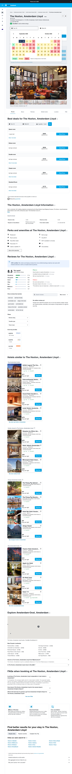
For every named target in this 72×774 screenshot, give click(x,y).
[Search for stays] (2, 12)
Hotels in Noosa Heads (54, 740)
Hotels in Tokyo (53, 744)
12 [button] (33, 44)
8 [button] (20, 44)
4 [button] (30, 41)
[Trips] (2, 25)
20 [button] (13, 51)
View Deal (38, 375)
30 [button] (23, 55)
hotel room (10, 297)
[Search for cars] (2, 15)
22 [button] (20, 51)
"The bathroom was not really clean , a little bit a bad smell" (48, 286)
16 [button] (23, 48)
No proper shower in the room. (42, 284)
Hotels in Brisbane (12, 744)
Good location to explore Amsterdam (43, 272)
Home (11, 12)
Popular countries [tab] (22, 733)
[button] (70, 1)
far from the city (19, 310)
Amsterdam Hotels (41, 12)
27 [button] (13, 55)
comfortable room (12, 300)
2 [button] (23, 41)
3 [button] (58, 41)
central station (11, 310)
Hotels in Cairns (32, 740)
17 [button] (27, 48)
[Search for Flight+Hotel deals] (2, 18)
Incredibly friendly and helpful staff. (43, 274)
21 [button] (16, 51)
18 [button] (30, 48)
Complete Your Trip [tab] (34, 733)
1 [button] (20, 41)
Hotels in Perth (52, 742)
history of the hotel (12, 307)
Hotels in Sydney (32, 742)
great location (11, 304)
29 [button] (20, 55)
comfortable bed (19, 304)
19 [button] (33, 48)
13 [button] (13, 48)
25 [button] (30, 51)
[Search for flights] (2, 9)
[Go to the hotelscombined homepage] (10, 5)
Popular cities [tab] (12, 733)
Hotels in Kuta (31, 744)
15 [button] (20, 48)
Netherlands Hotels (17, 12)
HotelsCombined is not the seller (16, 757)
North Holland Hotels (30, 12)
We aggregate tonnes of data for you (17, 760)
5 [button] (33, 41)
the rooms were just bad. (41, 282)
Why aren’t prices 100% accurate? (16, 762)
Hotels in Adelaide (12, 740)
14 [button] (16, 48)
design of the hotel (22, 300)
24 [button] (27, 51)
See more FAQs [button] (29, 696)
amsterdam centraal (22, 307)
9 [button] (23, 44)
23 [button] (23, 51)
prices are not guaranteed (39, 753)
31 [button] (58, 55)
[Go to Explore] (2, 21)
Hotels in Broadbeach (13, 746)
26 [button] (33, 51)
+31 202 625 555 (14, 21)
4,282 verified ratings (23, 23)
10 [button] (27, 44)
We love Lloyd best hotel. (41, 276)
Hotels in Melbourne (13, 742)
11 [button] (30, 44)
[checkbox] (15, 334)
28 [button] (16, 55)
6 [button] (13, 44)
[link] (17, 422)
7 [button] (48, 44)
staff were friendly (18, 297)
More (9, 212)
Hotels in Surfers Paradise (34, 746)
